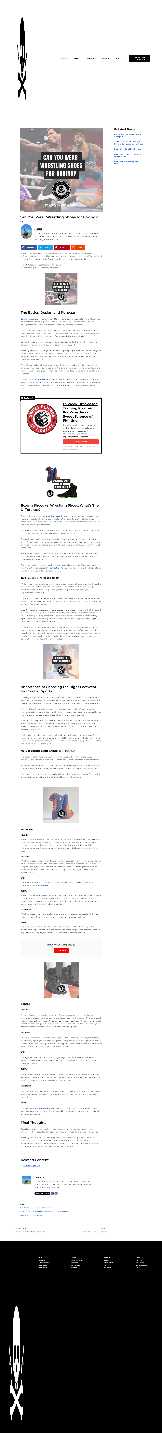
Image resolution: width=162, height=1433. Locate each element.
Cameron (39, 1177)
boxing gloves (45, 1108)
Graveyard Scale (141, 1265)
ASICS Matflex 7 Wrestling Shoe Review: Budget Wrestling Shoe (44, 1212)
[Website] (56, 1193)
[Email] (52, 1193)
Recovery (74, 1262)
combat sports (56, 568)
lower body (43, 885)
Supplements (75, 1265)
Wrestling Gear (44, 1262)
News (104, 58)
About (63, 58)
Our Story (139, 1260)
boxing (53, 630)
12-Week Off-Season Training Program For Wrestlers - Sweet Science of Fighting (80, 412)
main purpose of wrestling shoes (39, 379)
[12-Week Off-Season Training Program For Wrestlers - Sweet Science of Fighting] (42, 419)
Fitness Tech (43, 1267)
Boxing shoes (27, 319)
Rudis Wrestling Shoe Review (31, 1215)
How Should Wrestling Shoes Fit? (127, 162)
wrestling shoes (76, 356)
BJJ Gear (42, 1260)
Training (90, 58)
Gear (76, 58)
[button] (67, 58)
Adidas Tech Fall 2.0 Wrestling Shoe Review (127, 155)
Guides (119, 58)
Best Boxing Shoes (31, 1166)
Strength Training (77, 1260)
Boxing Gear (43, 1265)
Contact (138, 1267)
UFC (105, 1265)
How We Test (140, 1262)
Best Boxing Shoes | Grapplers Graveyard (35, 1208)
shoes (32, 351)
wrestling (65, 385)
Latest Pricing (81, 441)
